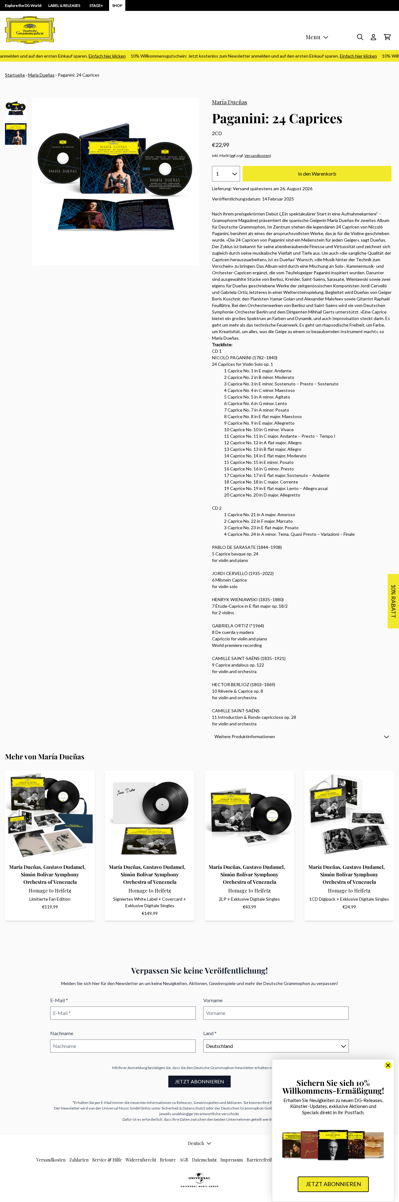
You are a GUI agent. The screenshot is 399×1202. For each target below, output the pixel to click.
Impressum (231, 1160)
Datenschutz (204, 1160)
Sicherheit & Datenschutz (182, 1108)
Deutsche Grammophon (214, 1067)
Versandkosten (257, 155)
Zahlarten (79, 1160)
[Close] (388, 1065)
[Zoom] (116, 181)
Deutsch (196, 1143)
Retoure (168, 1160)
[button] (302, 736)
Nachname (61, 1033)
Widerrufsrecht (141, 1160)
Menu (313, 37)
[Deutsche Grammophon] (30, 30)
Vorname (213, 1000)
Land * (210, 1033)
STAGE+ (96, 5)
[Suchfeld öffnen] (359, 37)
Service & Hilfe (107, 1160)
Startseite (15, 75)
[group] (15, 109)
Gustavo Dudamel (63, 867)
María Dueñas (41, 75)
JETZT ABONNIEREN (199, 1081)
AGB (184, 1160)
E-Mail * (59, 1000)
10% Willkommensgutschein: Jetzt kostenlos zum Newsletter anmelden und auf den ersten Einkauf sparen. (244, 56)
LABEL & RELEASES (64, 5)
